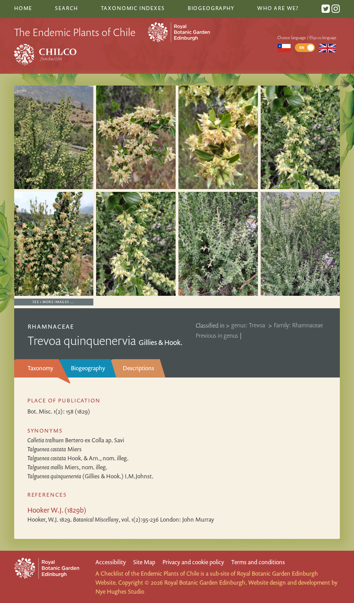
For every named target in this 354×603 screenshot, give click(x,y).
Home (23, 8)
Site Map (144, 562)
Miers (54, 449)
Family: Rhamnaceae (298, 325)
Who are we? (278, 8)
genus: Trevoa (249, 325)
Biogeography (88, 368)
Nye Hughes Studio (119, 591)
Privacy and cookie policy (193, 562)
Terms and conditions (258, 562)
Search (66, 8)
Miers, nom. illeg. (67, 467)
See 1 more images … (53, 302)
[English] (327, 47)
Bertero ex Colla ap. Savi (75, 440)
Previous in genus (217, 335)
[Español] (284, 47)
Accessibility (110, 562)
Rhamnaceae (51, 326)
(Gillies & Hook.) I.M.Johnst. (90, 476)
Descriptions (138, 368)
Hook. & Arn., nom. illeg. (78, 458)
